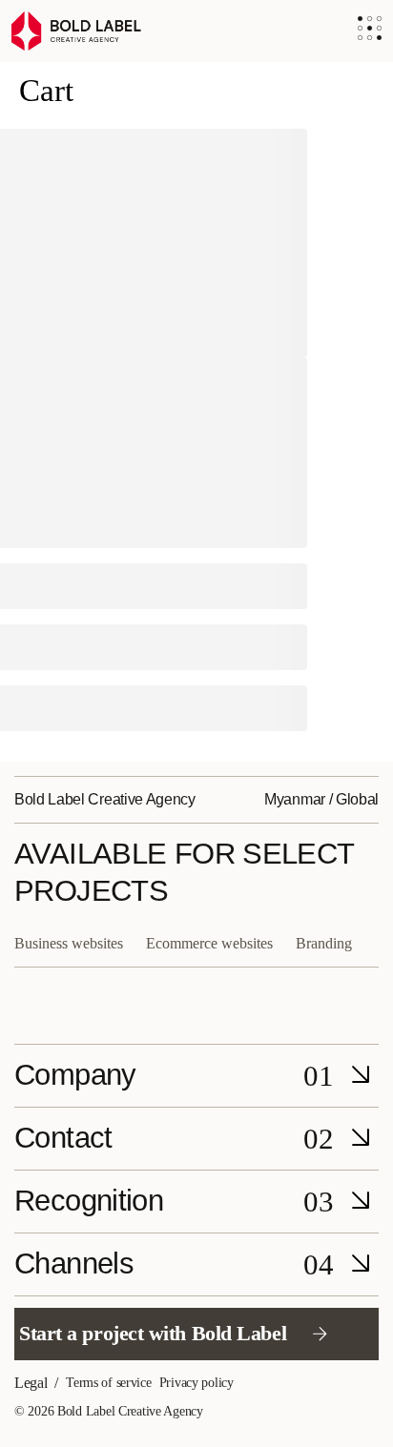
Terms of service (109, 1383)
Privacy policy (196, 1383)
